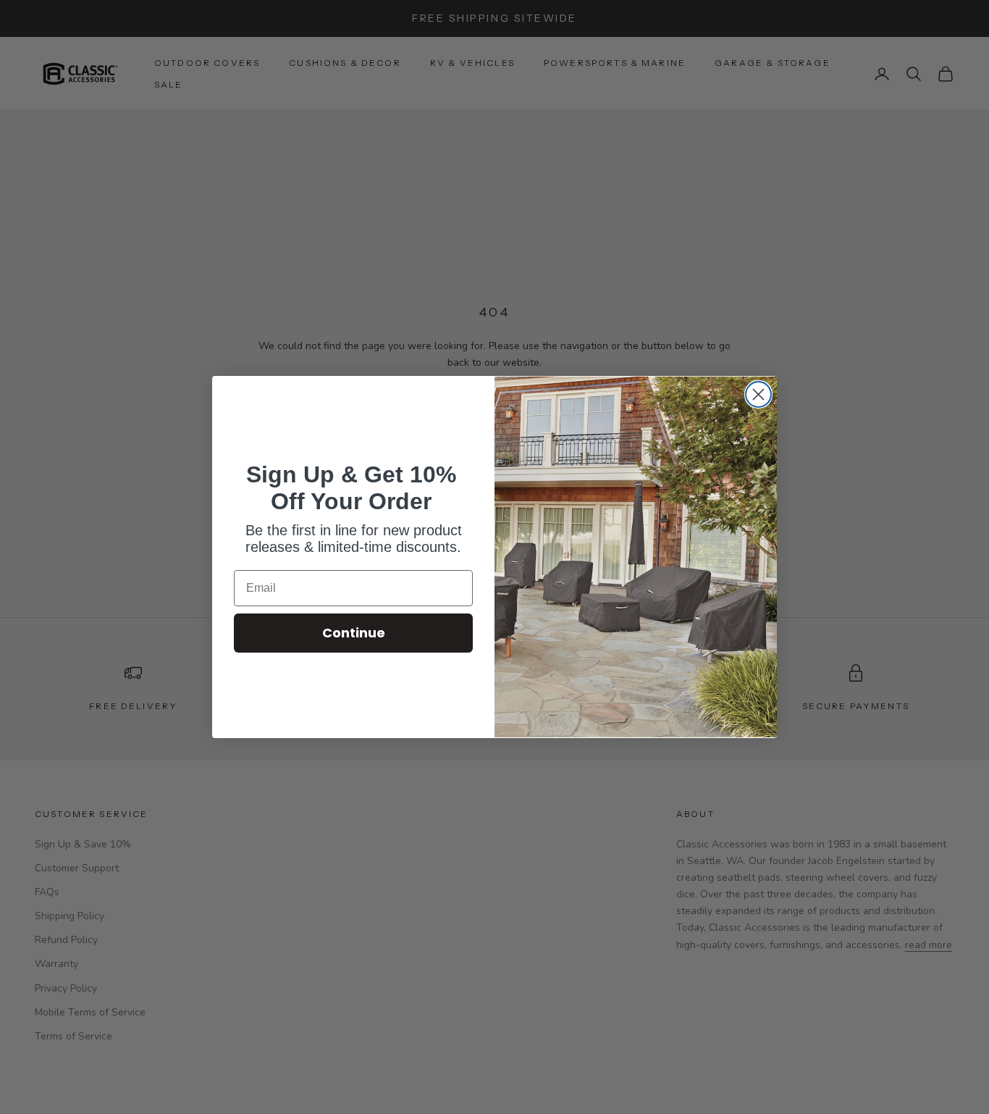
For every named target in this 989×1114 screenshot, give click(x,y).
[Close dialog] (758, 394)
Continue (353, 633)
